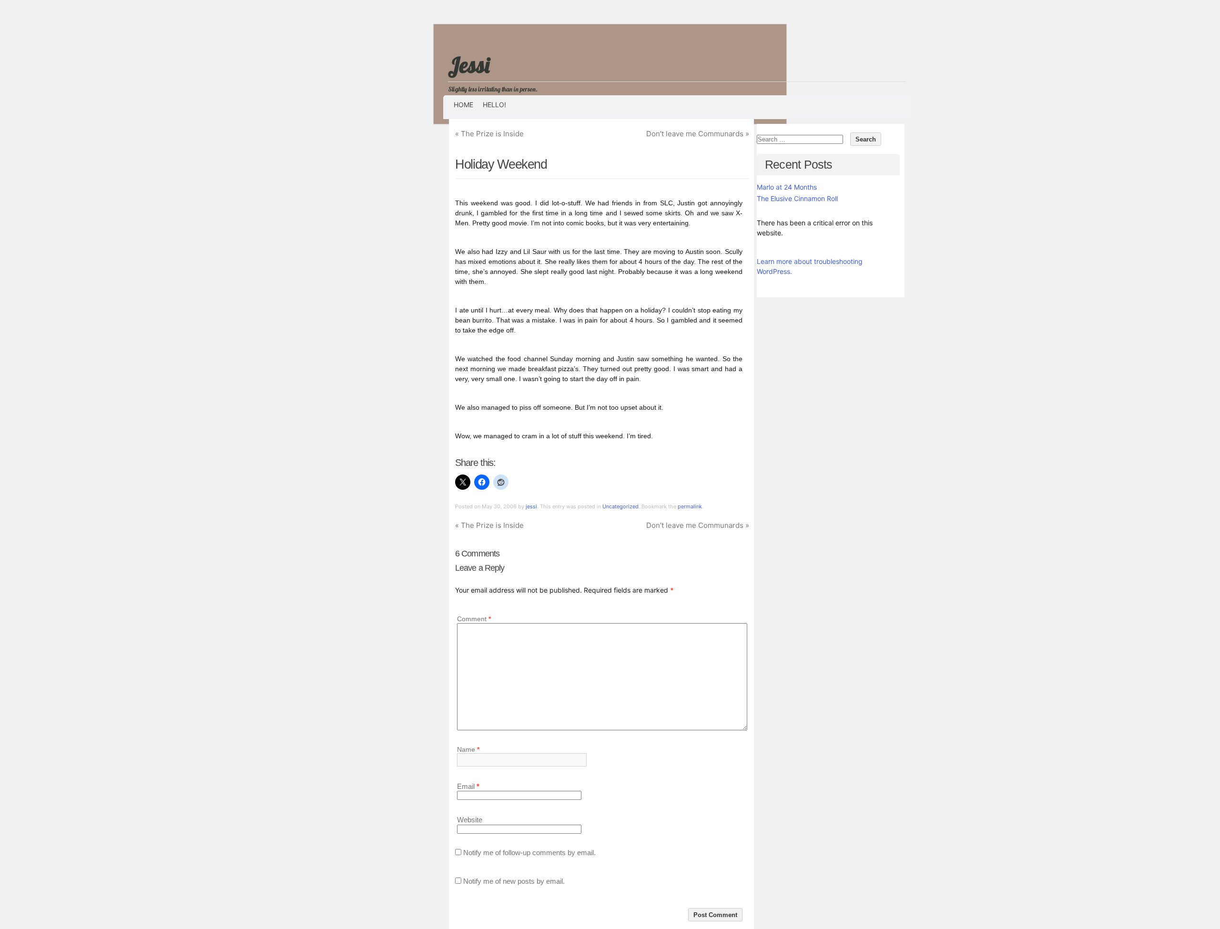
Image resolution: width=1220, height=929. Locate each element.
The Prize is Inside (489, 133)
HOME (463, 105)
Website (469, 820)
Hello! (494, 105)
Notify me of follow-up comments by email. (529, 852)
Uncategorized (620, 506)
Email (468, 786)
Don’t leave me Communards (697, 133)
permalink (690, 506)
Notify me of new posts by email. (514, 881)
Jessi (468, 64)
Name (468, 749)
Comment (474, 619)
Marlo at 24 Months (787, 187)
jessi (531, 506)
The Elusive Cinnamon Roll (797, 198)
